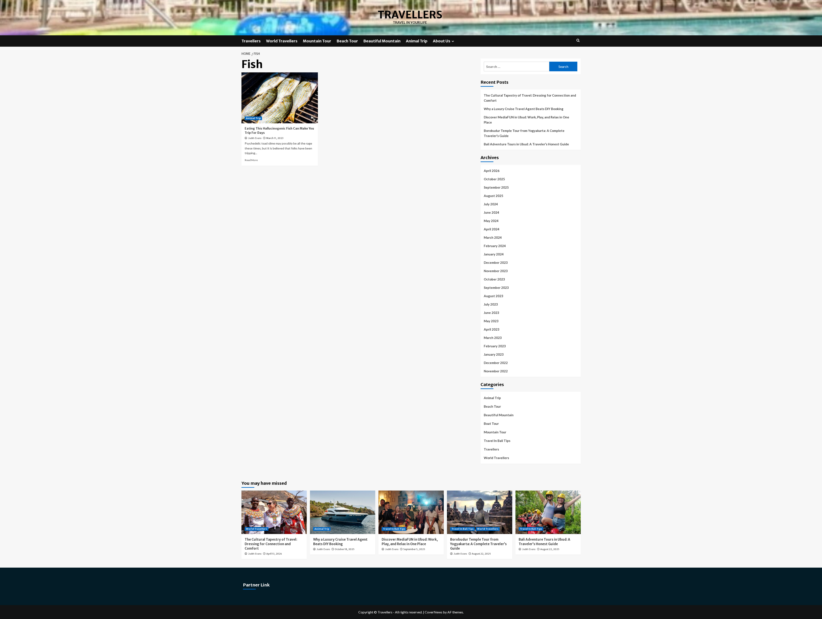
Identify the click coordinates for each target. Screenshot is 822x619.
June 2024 (491, 212)
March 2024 (493, 237)
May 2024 (491, 221)
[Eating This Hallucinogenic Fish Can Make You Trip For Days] (279, 97)
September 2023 (496, 287)
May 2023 (491, 321)
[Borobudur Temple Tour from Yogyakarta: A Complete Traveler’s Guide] (479, 512)
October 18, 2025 (344, 549)
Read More (251, 160)
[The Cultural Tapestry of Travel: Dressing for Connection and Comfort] (274, 512)
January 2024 (494, 254)
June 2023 (491, 313)
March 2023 (493, 338)
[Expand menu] (452, 41)
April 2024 (491, 229)
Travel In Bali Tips (497, 441)
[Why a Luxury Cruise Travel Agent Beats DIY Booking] (342, 512)
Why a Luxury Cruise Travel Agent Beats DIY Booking (523, 109)
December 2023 (496, 262)
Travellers (410, 14)
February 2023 (495, 346)
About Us (441, 41)
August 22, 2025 (481, 553)
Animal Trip (416, 41)
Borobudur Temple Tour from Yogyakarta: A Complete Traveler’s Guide (524, 133)
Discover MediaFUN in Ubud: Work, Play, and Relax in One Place (526, 119)
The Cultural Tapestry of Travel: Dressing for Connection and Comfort (530, 97)
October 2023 (494, 279)
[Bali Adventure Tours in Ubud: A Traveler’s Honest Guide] (548, 512)
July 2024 (491, 204)
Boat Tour (491, 423)
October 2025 (494, 179)
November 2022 (496, 371)
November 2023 (496, 271)
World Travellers (282, 41)
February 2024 (495, 246)
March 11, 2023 (274, 138)
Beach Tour (347, 41)
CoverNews (433, 612)
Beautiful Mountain (382, 41)
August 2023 (493, 296)
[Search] (578, 40)
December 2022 (496, 363)
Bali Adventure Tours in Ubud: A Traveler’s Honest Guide (526, 144)
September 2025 (496, 187)
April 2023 (491, 329)
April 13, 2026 (274, 553)
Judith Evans (255, 138)
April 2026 (491, 171)
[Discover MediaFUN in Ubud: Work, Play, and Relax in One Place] (411, 512)
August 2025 (493, 196)
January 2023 (494, 354)
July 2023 (491, 304)
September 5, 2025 (414, 549)
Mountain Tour (317, 41)
